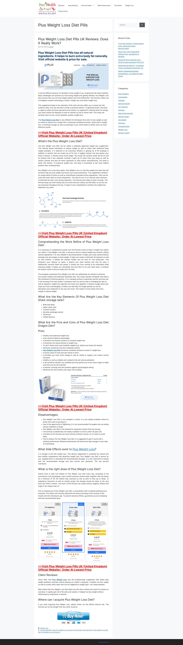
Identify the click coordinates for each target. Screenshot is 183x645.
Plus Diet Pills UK (88, 630)
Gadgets (121, 100)
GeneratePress (104, 642)
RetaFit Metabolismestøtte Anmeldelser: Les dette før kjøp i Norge (130, 73)
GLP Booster (123, 107)
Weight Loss (129, 5)
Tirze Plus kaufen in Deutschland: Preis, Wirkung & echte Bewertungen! (131, 46)
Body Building (73, 5)
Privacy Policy (63, 11)
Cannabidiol (122, 97)
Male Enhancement (104, 5)
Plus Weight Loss (84, 449)
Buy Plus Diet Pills (45, 630)
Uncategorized (123, 126)
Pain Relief (118, 5)
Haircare (121, 110)
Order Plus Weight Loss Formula (62, 630)
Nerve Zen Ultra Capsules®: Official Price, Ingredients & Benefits (128, 54)
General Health (86, 5)
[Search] (142, 25)
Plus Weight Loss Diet (50, 120)
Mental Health (123, 117)
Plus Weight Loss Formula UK (50, 632)
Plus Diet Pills (77, 630)
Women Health (123, 133)
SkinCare (61, 5)
